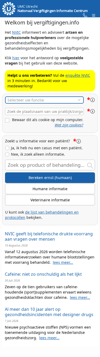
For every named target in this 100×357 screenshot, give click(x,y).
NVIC (16, 32)
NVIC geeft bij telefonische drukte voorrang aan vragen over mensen (49, 236)
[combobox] (44, 111)
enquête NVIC (77, 75)
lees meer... (63, 262)
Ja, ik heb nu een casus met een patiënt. (47, 148)
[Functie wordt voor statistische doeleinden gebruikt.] (92, 99)
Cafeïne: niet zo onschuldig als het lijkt (43, 274)
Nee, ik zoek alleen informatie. (38, 154)
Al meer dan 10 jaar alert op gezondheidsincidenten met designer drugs (49, 311)
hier (15, 57)
